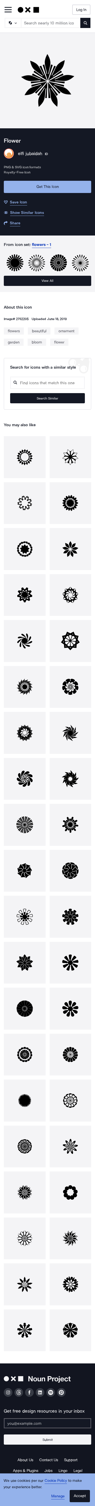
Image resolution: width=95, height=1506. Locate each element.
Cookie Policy (56, 1480)
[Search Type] (13, 23)
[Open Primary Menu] (8, 10)
